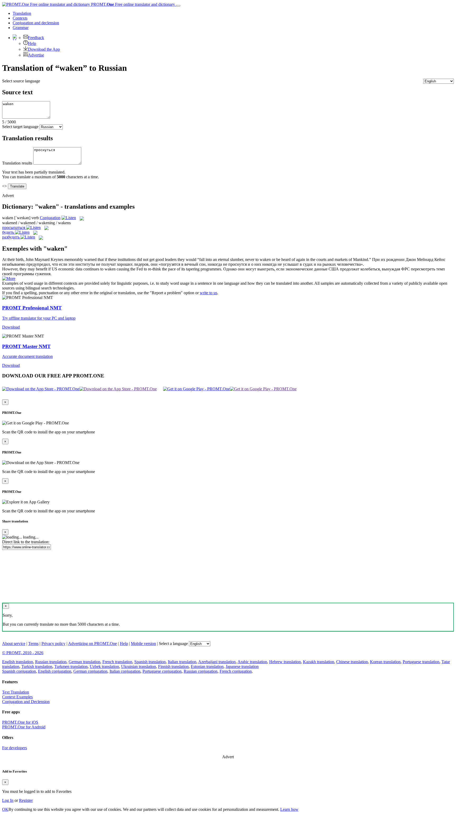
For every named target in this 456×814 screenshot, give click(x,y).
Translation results (17, 163)
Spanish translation (150, 661)
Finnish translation (173, 666)
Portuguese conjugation (162, 671)
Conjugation (36, 23)
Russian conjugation (200, 671)
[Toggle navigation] (178, 6)
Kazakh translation (318, 661)
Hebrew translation (285, 661)
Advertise (36, 55)
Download (11, 327)
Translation (22, 13)
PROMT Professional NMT (32, 308)
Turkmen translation (71, 666)
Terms (33, 643)
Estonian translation (207, 666)
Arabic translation (252, 661)
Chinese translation (352, 661)
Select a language (173, 643)
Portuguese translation (421, 661)
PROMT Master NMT (26, 346)
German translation (84, 661)
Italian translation (182, 661)
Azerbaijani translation (217, 661)
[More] (8, 278)
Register (26, 800)
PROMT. (132, 4)
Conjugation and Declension (26, 701)
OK (5, 809)
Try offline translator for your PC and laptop (38, 318)
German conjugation (90, 671)
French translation (117, 661)
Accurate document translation (27, 356)
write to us (208, 293)
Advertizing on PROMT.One (92, 643)
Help (32, 43)
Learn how (289, 809)
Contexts (20, 18)
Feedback (36, 37)
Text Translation (15, 692)
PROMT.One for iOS (20, 722)
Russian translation (50, 661)
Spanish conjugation (19, 671)
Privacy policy (53, 643)
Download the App (44, 49)
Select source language (21, 81)
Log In (7, 800)
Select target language (20, 126)
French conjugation (236, 671)
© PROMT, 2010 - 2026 (22, 653)
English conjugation (54, 671)
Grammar (20, 27)
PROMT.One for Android (23, 727)
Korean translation (385, 661)
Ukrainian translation (138, 666)
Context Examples (17, 697)
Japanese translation (242, 666)
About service (13, 643)
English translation (17, 661)
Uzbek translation (104, 666)
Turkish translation (36, 666)
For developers (14, 748)
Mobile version (143, 643)
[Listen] (68, 218)
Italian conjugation (125, 671)
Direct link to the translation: (25, 542)
